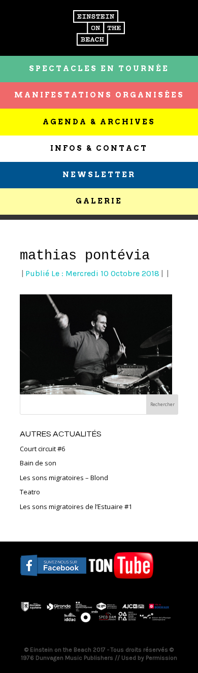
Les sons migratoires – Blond (64, 477)
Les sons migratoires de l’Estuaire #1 (76, 506)
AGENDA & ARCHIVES (99, 122)
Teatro (30, 491)
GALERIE (99, 201)
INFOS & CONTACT (99, 148)
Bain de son (38, 462)
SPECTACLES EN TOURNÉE (99, 68)
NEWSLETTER (99, 175)
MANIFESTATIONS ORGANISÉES (99, 95)
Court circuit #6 (42, 448)
